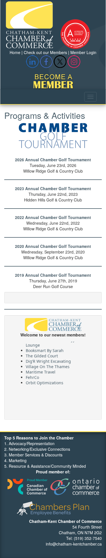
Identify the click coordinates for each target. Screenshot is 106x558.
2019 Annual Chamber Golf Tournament (53, 275)
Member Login (83, 52)
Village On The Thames (48, 365)
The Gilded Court (42, 354)
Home (15, 52)
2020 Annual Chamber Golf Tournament (53, 246)
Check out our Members (45, 52)
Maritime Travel (40, 371)
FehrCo (32, 376)
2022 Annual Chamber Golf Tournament (53, 217)
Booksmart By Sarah (45, 349)
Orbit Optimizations (44, 381)
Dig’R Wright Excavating (48, 360)
